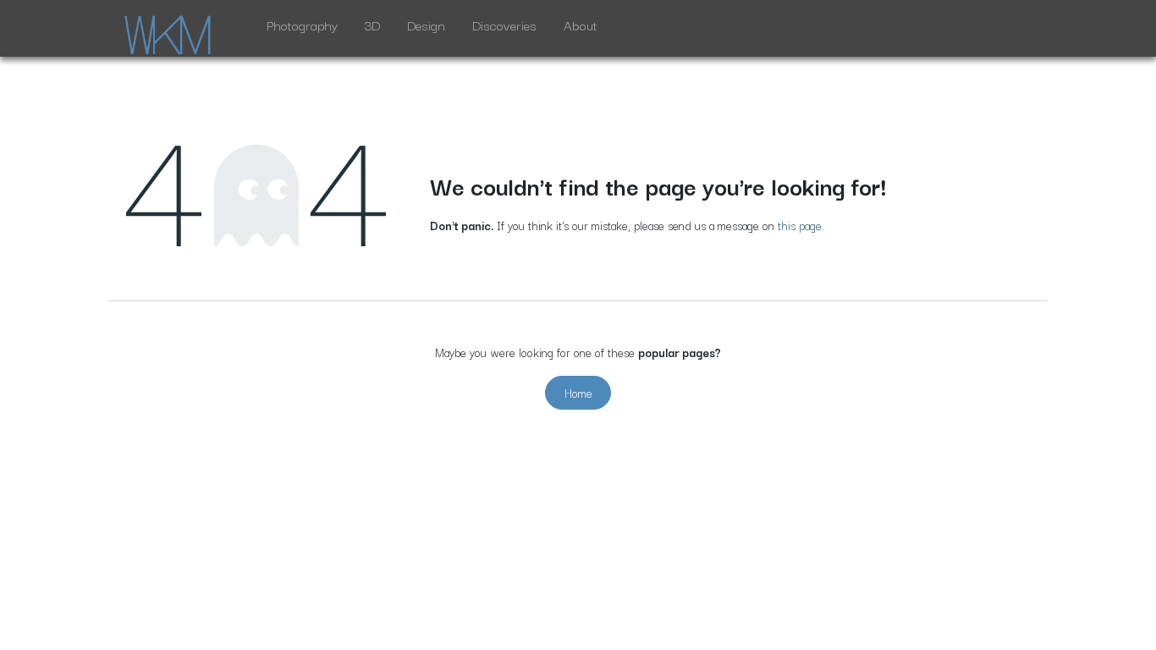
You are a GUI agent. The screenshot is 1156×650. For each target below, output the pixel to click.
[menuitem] (302, 28)
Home (578, 392)
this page (800, 225)
